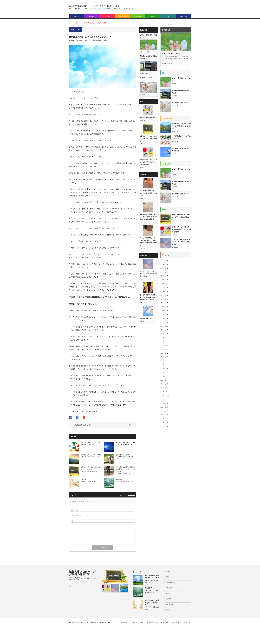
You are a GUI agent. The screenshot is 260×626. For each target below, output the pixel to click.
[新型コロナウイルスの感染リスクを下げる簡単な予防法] (115, 576)
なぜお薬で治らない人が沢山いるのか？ (181, 137)
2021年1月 (163, 279)
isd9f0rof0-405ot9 (102, 40)
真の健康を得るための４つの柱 (91, 455)
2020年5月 (163, 299)
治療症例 (92, 16)
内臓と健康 (107, 16)
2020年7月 (163, 291)
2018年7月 (163, 318)
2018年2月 (163, 334)
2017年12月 (163, 341)
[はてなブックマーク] (80, 417)
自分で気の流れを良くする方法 (91, 442)
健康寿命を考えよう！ (147, 318)
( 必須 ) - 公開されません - (80, 515)
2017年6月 (163, 364)
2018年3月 (163, 330)
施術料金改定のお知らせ (147, 117)
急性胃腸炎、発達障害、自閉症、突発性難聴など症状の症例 (181, 126)
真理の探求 (119, 479)
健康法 (153, 16)
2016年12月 (163, 388)
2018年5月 (163, 322)
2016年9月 (163, 399)
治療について (77, 16)
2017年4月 (163, 372)
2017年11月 (163, 345)
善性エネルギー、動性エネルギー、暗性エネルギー (152, 602)
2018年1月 (163, 337)
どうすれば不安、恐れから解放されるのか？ (152, 576)
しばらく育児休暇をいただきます (148, 36)
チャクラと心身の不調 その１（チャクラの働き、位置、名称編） (148, 273)
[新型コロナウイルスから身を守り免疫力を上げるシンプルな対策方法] (106, 588)
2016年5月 (163, 415)
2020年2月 (163, 310)
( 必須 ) (74, 510)
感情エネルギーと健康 (122, 455)
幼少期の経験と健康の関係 (82, 425)
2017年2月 (163, 380)
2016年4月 (163, 418)
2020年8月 (163, 287)
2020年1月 (163, 314)
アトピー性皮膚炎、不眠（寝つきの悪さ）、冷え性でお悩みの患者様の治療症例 (148, 241)
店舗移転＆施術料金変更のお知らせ (148, 57)
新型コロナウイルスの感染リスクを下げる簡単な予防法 (148, 138)
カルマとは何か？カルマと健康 (125, 442)
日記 (168, 16)
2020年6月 (163, 295)
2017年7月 (163, 361)
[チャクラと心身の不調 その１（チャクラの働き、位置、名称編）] (115, 588)
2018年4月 (163, 326)
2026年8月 (163, 260)
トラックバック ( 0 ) (119, 495)
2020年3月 (163, 307)
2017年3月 (163, 376)
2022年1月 (163, 276)
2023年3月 (163, 268)
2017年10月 (163, 349)
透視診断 (83, 479)
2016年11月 (163, 391)
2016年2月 (163, 426)
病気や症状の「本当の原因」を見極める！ (181, 150)
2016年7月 (163, 407)
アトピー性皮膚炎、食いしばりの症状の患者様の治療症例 (148, 193)
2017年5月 (163, 368)
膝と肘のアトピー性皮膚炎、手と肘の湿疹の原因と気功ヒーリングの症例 (148, 297)
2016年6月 (163, 411)
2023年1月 (163, 272)
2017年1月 (163, 384)
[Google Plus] (84, 417)
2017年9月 (163, 353)
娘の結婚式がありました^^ (147, 79)
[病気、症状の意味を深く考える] (124, 588)
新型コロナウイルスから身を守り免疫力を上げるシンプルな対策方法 (148, 162)
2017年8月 (163, 357)
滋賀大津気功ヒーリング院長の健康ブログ (94, 6)
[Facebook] (73, 417)
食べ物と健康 (138, 16)
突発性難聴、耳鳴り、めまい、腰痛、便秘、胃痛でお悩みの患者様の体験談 (148, 216)
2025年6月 (163, 264)
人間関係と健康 (122, 16)
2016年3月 (163, 422)
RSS (70, 586)
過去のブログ (183, 16)
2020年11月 (163, 283)
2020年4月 (163, 303)
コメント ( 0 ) (131, 495)
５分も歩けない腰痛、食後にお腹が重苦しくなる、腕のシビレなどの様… (125, 469)
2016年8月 (163, 403)
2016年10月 (163, 395)
